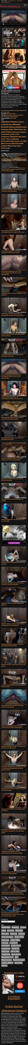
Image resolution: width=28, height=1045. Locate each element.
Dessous (12, 127)
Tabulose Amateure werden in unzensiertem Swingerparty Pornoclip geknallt (13, 624)
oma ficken (19, 1)
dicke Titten (13, 129)
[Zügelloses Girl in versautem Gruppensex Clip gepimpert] (14, 284)
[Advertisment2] (14, 79)
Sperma (8, 116)
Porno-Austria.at (10, 6)
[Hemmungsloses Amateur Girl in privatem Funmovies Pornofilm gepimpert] (14, 408)
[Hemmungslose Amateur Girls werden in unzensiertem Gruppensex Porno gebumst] (14, 883)
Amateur (14, 121)
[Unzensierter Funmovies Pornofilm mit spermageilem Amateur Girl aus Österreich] (14, 304)
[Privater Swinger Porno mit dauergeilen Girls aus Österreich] (14, 510)
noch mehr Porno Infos (6, 107)
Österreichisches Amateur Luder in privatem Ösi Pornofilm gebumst (13, 170)
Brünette (5, 127)
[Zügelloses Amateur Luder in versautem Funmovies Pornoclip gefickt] (14, 180)
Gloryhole (15, 115)
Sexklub (3, 116)
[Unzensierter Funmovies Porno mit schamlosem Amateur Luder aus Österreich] (14, 221)
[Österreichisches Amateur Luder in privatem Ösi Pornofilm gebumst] (14, 160)
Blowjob (17, 124)
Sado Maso (17, 146)
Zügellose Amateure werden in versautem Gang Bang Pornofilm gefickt (12, 644)
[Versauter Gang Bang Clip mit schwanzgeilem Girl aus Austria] (14, 675)
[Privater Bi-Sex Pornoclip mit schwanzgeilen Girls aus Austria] (14, 325)
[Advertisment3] (14, 535)
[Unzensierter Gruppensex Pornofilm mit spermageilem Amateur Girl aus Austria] (14, 201)
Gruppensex (5, 136)
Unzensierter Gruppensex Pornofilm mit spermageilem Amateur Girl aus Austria (11, 210)
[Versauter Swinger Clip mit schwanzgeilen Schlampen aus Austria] (14, 345)
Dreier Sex (22, 129)
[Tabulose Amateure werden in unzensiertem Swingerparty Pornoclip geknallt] (14, 614)
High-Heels (22, 136)
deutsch (19, 127)
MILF (25, 141)
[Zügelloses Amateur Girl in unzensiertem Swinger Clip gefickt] (14, 469)
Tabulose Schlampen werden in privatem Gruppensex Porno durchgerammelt (12, 459)
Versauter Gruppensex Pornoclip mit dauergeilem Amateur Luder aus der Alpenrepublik (11, 376)
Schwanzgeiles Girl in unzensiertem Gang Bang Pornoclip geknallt (12, 706)
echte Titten (6, 132)
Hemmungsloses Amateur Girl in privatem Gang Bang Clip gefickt (12, 438)
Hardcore (14, 136)
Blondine (9, 124)
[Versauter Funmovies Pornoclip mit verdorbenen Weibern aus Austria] (14, 241)
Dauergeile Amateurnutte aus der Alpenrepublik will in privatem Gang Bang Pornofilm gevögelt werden (12, 914)
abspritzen (5, 121)
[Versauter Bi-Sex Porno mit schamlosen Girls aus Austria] (14, 800)
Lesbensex (14, 139)
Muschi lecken (6, 143)
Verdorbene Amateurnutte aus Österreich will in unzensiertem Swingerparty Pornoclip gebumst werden (13, 768)
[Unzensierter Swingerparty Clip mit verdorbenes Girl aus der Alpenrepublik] (14, 842)
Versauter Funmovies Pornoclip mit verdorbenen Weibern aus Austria (10, 251)
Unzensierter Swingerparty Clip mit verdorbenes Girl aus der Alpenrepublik (11, 852)
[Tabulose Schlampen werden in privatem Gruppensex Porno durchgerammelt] (14, 449)
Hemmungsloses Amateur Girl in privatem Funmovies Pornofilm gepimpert (12, 418)
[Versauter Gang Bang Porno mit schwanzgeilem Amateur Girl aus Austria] (14, 387)
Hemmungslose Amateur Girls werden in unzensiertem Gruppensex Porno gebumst (12, 893)
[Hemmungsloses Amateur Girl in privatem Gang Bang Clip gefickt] (14, 428)
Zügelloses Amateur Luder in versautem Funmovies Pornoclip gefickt (12, 190)
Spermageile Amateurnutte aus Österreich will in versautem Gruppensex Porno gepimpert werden (13, 831)
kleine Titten (5, 139)
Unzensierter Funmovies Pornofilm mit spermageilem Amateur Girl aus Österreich (12, 314)
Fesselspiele (5, 134)
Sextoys (4, 148)
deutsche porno (5, 2)
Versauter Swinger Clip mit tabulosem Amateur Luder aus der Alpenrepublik (13, 872)
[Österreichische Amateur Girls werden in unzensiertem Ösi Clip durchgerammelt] (14, 716)
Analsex (21, 122)
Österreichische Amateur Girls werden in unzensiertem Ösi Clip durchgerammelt (12, 726)
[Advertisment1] (14, 58)
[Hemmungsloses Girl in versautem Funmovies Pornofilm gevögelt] (14, 779)
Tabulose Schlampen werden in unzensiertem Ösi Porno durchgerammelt (13, 747)
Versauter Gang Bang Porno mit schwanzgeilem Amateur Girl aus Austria (12, 397)
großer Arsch (14, 134)
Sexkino (21, 115)
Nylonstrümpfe (17, 143)
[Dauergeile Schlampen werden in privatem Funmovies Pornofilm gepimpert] (14, 573)
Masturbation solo (17, 141)
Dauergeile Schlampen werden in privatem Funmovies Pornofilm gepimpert (12, 583)
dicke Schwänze (7, 937)
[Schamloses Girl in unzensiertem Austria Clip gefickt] (14, 655)
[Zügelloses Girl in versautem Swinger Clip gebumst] (14, 594)
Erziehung (14, 132)
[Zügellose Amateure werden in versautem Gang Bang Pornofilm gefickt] (14, 635)
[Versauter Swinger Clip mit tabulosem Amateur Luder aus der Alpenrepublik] (14, 862)
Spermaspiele (14, 116)
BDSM (3, 124)
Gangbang (9, 115)
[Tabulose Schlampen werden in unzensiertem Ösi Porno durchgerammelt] (14, 737)
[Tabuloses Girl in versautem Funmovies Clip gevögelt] (14, 553)
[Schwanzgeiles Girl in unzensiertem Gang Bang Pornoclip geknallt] (14, 696)
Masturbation (6, 141)
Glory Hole (13, 118)
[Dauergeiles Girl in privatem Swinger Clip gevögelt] (14, 490)
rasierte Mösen (7, 146)
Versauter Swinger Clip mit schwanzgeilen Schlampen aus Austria (12, 355)
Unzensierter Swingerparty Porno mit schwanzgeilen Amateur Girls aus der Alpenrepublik (11, 272)
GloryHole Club (11, 113)
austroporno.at (11, 1)
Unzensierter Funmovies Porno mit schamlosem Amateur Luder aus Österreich (12, 231)
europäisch (22, 132)
